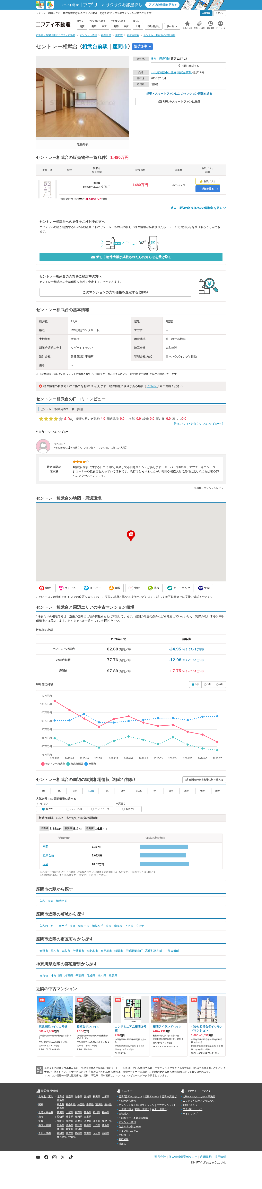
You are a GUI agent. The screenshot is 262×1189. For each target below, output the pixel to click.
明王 (53, 925)
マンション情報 (127, 1122)
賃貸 (121, 1096)
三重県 (87, 1116)
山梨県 (69, 1112)
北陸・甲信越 (45, 1112)
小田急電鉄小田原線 (163, 72)
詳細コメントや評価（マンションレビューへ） (198, 423)
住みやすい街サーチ (130, 1126)
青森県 (69, 1096)
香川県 (60, 1129)
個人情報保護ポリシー (183, 1156)
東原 (109, 925)
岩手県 (78, 1096)
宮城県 (87, 1096)
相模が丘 (97, 925)
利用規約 (206, 1156)
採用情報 (220, 1156)
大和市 (66, 950)
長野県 (78, 1112)
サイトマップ (190, 1113)
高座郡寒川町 (153, 950)
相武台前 (48, 855)
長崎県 (78, 1133)
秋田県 (96, 1096)
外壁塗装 (124, 1139)
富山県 (87, 1112)
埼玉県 (68, 975)
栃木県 (102, 975)
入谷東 (129, 925)
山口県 (96, 1125)
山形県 (105, 1096)
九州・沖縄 (44, 1133)
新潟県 (60, 1112)
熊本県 (87, 1133)
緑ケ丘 (63, 925)
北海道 (60, 1096)
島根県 (87, 1125)
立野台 (140, 925)
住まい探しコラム (128, 1130)
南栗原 (118, 925)
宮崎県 (105, 1133)
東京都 (44, 975)
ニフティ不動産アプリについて (200, 1100)
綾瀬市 (118, 950)
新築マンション (145, 1105)
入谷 (45, 864)
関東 (40, 1104)
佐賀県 (69, 1133)
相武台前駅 (95, 46)
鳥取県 (78, 1125)
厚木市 (55, 950)
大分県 (96, 1133)
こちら (152, 386)
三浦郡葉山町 (134, 950)
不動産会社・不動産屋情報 (133, 1118)
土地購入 (124, 1113)
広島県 (60, 1125)
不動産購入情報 (127, 1100)
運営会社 (160, 1156)
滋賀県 (87, 1121)
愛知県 (60, 1116)
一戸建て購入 (126, 1109)
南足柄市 (106, 950)
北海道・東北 (45, 1096)
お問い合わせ (190, 1105)
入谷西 (44, 925)
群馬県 (113, 975)
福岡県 (60, 1133)
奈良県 (96, 1121)
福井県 (105, 1112)
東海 (40, 1116)
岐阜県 (69, 1116)
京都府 (78, 1121)
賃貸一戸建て (169, 1096)
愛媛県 (69, 1129)
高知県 (78, 1129)
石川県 (96, 1112)
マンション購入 (127, 1105)
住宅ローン (125, 1135)
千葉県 (80, 975)
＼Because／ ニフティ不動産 (199, 1096)
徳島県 (105, 1125)
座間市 (120, 46)
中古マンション (165, 1105)
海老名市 (92, 950)
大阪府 (60, 1121)
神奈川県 (156, 58)
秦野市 (44, 950)
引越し (122, 1143)
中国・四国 (44, 1125)
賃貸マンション (133, 1096)
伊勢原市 (78, 950)
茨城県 (91, 975)
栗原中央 (83, 925)
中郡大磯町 (172, 950)
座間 (45, 846)
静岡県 (78, 1116)
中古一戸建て (159, 1109)
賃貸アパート (152, 1096)
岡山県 (69, 1125)
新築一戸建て (142, 1109)
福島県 (60, 1100)
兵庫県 (69, 1121)
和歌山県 (107, 1121)
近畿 (40, 1121)
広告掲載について (192, 1109)
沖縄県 (72, 1137)
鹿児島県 (62, 1137)
